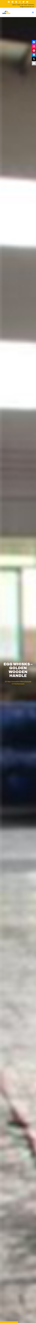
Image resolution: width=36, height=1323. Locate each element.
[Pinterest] (16, 2)
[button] (32, 12)
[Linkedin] (12, 2)
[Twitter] (23, 2)
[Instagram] (20, 2)
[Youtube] (27, 2)
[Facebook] (9, 2)
